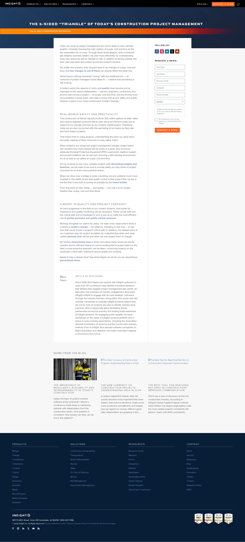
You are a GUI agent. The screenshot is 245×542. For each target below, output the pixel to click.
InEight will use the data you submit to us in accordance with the (169, 111)
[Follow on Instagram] (162, 51)
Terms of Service (67, 523)
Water (73, 468)
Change (15, 455)
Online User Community (139, 489)
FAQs (189, 489)
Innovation (191, 472)
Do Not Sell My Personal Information (101, 523)
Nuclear (73, 464)
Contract (16, 468)
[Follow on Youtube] (177, 51)
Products (33, 4)
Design (15, 477)
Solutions (50, 4)
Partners (132, 468)
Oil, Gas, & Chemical (79, 472)
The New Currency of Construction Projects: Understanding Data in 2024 (121, 388)
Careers (190, 477)
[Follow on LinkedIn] (167, 51)
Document (17, 481)
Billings (15, 451)
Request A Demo (223, 4)
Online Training (135, 481)
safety (94, 88)
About (189, 451)
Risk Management (78, 481)
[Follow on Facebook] (157, 51)
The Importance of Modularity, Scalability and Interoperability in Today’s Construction (74, 389)
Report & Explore (19, 498)
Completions (18, 459)
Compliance (17, 464)
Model (15, 489)
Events (132, 459)
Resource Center (136, 451)
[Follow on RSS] (38, 528)
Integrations (134, 464)
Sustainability (193, 468)
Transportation (76, 455)
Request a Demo (167, 130)
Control (15, 472)
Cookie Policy (80, 523)
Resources (69, 4)
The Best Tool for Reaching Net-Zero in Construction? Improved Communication (168, 388)
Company (87, 4)
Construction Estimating (57, 31)
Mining (73, 477)
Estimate (16, 485)
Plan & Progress (19, 494)
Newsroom (191, 459)
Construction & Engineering (82, 451)
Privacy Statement (52, 523)
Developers (134, 472)
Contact (190, 481)
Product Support (136, 485)
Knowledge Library (137, 477)
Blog (189, 464)
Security (190, 455)
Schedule (16, 502)
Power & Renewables (79, 459)
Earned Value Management (82, 485)
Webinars (133, 455)
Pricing (201, 4)
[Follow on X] (172, 51)
